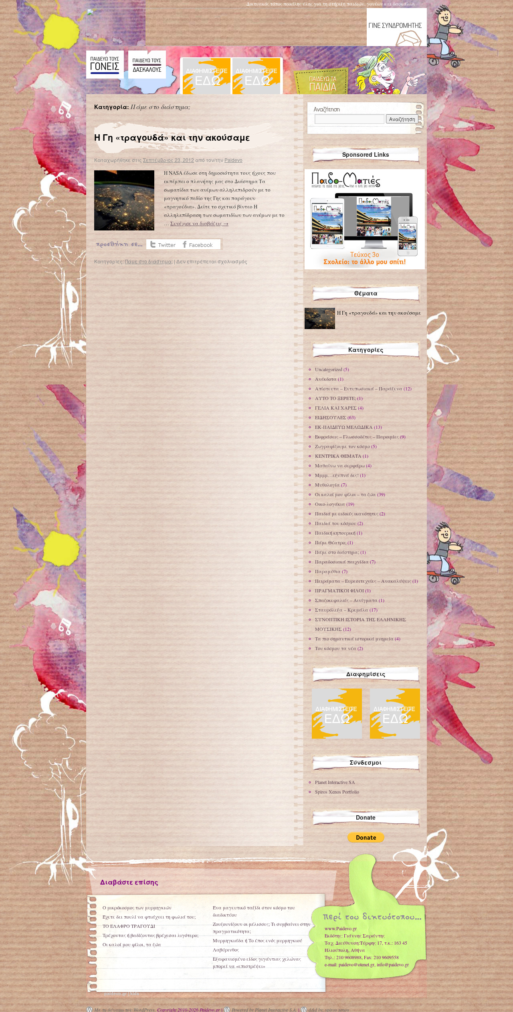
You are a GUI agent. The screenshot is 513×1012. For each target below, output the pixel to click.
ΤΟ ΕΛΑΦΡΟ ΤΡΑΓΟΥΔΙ (129, 926)
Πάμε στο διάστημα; (149, 261)
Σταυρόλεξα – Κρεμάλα (341, 609)
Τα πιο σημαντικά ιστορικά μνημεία (354, 638)
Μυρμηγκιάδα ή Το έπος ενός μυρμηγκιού (257, 940)
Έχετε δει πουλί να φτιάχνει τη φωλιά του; (149, 916)
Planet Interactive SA (335, 782)
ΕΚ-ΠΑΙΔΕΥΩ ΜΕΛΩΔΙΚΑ (344, 427)
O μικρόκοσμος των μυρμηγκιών (137, 907)
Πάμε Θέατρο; (330, 542)
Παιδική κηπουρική (335, 532)
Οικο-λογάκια (330, 504)
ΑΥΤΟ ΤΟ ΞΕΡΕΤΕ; (335, 398)
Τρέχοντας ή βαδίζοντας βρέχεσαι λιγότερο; (150, 935)
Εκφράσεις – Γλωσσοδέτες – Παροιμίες (357, 436)
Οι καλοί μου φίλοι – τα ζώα (345, 494)
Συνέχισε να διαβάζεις (199, 223)
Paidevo (233, 159)
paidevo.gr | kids (121, 993)
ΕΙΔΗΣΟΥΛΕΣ (330, 417)
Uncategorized (328, 369)
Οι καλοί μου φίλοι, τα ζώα (132, 944)
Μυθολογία (327, 484)
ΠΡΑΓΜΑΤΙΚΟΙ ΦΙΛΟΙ (339, 590)
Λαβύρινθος (226, 949)
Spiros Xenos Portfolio (337, 791)
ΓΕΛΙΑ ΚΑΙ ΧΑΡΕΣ (336, 407)
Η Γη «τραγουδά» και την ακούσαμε (172, 137)
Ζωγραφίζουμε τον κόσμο (342, 446)
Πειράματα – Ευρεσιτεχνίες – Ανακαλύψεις (363, 581)
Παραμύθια (328, 571)
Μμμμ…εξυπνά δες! (337, 475)
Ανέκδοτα (326, 379)
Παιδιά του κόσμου (335, 523)
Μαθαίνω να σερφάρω (340, 465)
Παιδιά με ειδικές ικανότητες (346, 513)
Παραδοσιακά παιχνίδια (342, 561)
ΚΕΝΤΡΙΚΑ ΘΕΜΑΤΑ (338, 455)
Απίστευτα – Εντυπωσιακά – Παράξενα (358, 388)
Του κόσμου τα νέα (335, 648)
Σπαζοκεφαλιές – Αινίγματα (346, 600)
